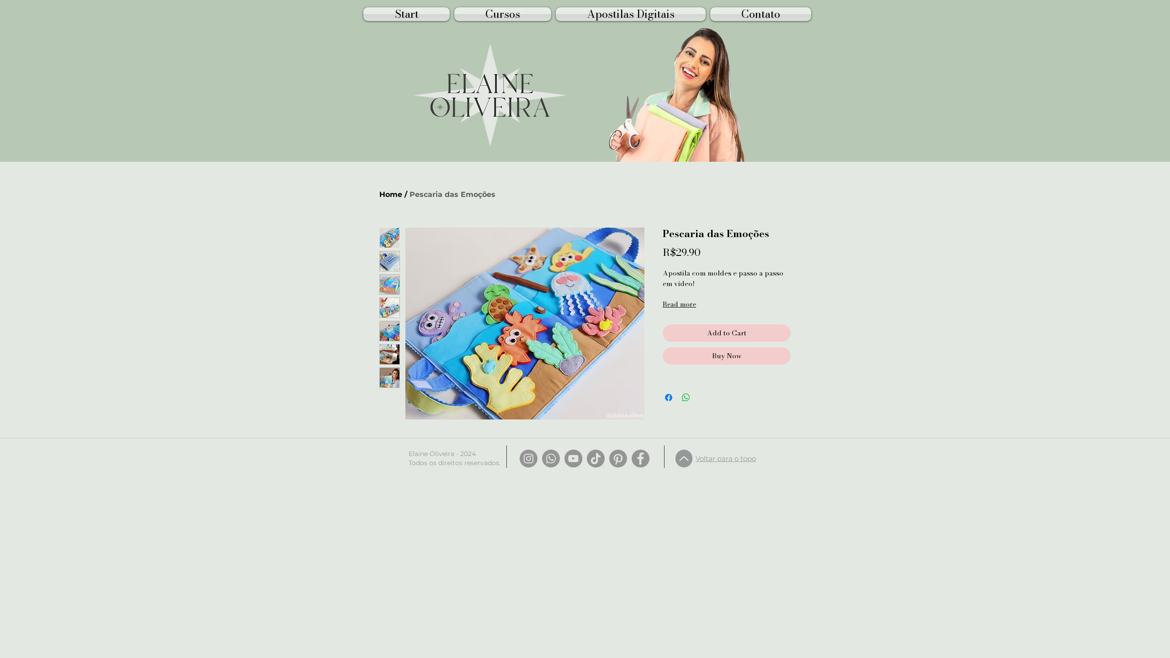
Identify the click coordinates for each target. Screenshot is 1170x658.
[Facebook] (640, 458)
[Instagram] (528, 458)
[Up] (683, 458)
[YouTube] (573, 458)
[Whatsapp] (551, 458)
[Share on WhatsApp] (686, 397)
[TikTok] (596, 458)
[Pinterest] (618, 458)
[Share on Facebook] (668, 397)
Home (390, 194)
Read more (679, 304)
